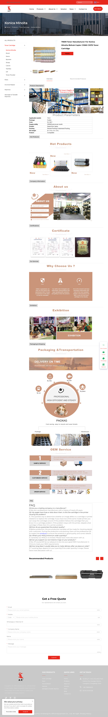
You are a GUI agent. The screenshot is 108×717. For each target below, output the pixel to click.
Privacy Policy (85, 713)
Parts (6, 80)
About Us (52, 9)
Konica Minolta (35, 27)
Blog (65, 691)
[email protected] (14, 2)
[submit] (91, 2)
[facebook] (10, 698)
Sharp (8, 62)
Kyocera (8, 59)
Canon (8, 65)
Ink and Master (10, 85)
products (43, 533)
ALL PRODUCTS (10, 40)
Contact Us (83, 9)
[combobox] (11, 617)
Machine (7, 89)
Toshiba (8, 69)
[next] (57, 71)
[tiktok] (6, 698)
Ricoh (8, 53)
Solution (64, 9)
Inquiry (67, 53)
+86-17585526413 (88, 687)
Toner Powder (10, 75)
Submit (54, 657)
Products (40, 9)
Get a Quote (97, 8)
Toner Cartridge (24, 27)
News (71, 9)
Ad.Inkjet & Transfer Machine (11, 95)
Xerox (8, 56)
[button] (97, 558)
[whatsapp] (14, 698)
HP (7, 72)
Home (31, 9)
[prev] (31, 71)
